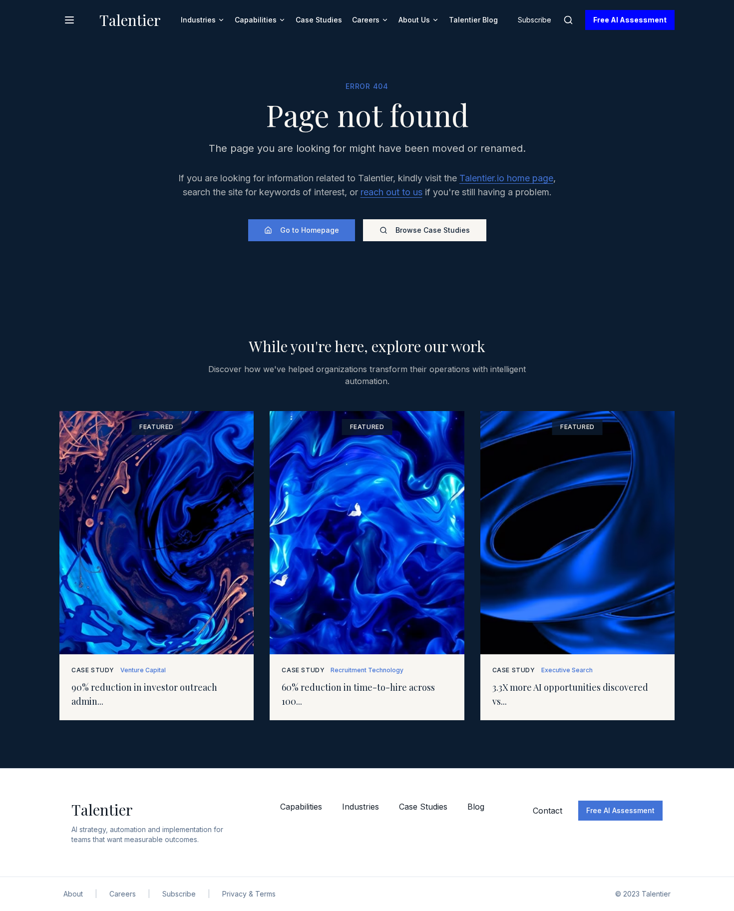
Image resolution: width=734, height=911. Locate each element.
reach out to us (391, 192)
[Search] (568, 20)
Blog (475, 807)
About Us (414, 19)
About (73, 894)
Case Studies (319, 19)
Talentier (130, 20)
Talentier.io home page (506, 178)
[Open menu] (69, 20)
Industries (198, 19)
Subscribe (534, 19)
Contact (547, 811)
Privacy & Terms (249, 894)
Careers (365, 19)
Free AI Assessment (630, 19)
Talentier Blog (473, 19)
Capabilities (256, 19)
